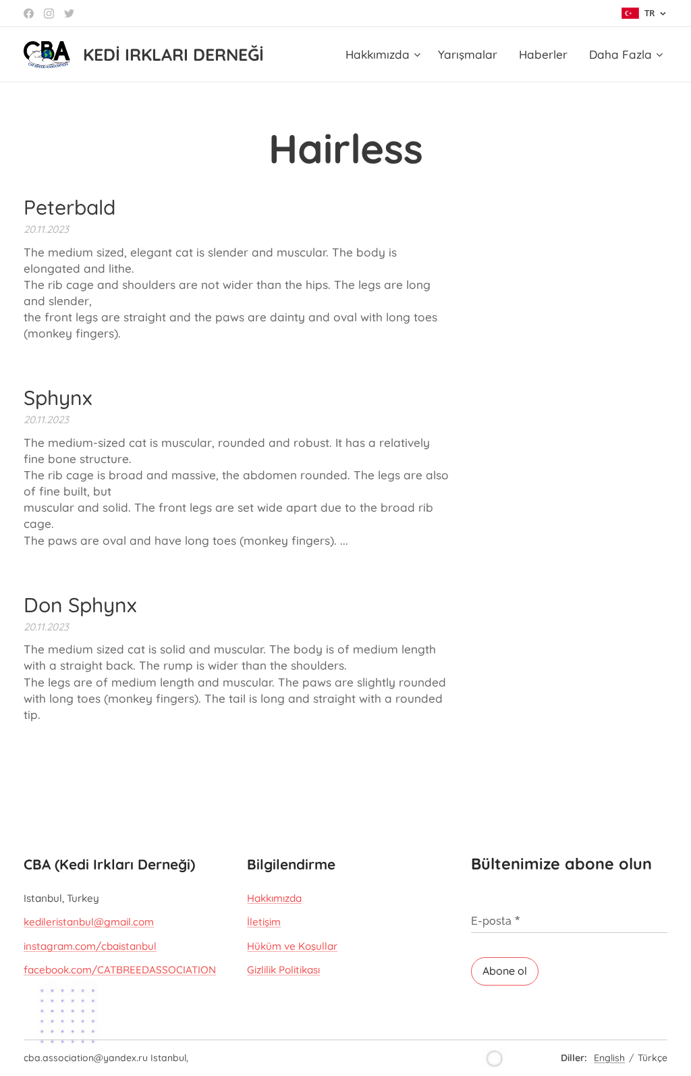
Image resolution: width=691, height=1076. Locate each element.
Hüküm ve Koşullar (292, 946)
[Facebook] (28, 13)
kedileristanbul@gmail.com (89, 921)
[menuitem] (384, 55)
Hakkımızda (274, 898)
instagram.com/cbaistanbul (90, 946)
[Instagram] (48, 13)
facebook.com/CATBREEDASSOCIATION (120, 969)
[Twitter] (69, 13)
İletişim (264, 921)
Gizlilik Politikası (283, 969)
